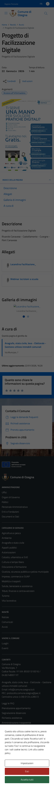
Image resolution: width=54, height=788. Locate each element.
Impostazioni (27, 763)
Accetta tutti (27, 779)
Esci (27, 771)
